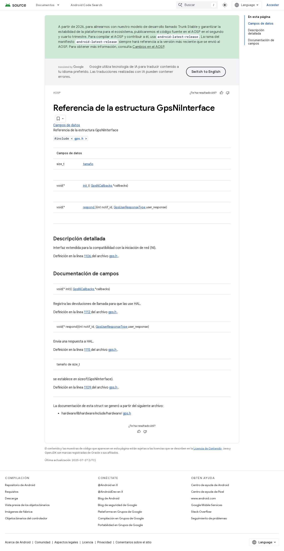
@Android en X (108, 485)
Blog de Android (108, 498)
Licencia (87, 542)
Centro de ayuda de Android (210, 485)
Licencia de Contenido (207, 448)
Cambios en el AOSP (148, 47)
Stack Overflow (201, 512)
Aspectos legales (66, 542)
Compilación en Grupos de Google (121, 518)
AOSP (56, 92)
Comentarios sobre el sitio (134, 542)
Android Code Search (86, 5)
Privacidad (104, 542)
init (85, 185)
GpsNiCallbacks (102, 185)
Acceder (273, 5)
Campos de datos (66, 125)
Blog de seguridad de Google (117, 505)
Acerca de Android (18, 542)
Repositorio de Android (20, 485)
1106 (88, 256)
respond (89, 207)
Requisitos (11, 492)
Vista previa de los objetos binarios (27, 505)
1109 (88, 387)
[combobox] (197, 5)
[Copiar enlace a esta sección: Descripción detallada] (110, 239)
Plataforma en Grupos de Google (120, 512)
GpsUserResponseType (130, 207)
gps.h (79, 138)
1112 (87, 312)
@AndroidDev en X (110, 492)
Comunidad (42, 542)
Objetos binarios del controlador (26, 518)
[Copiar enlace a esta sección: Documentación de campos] (124, 274)
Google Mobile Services (206, 505)
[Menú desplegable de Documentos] (60, 5)
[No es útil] (228, 93)
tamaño (88, 164)
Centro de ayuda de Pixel (207, 492)
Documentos (45, 5)
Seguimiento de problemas (209, 518)
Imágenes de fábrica (18, 512)
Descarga (11, 498)
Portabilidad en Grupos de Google (120, 525)
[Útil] (221, 93)
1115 (87, 350)
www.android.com (203, 498)
